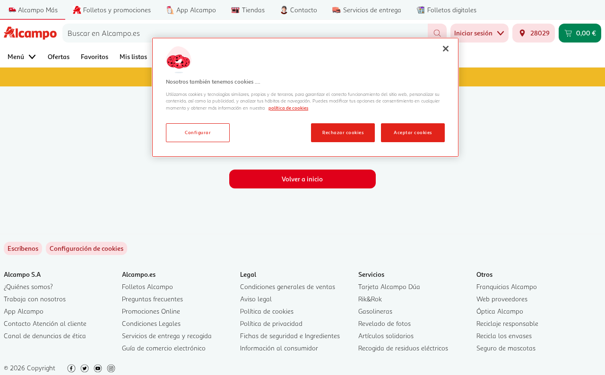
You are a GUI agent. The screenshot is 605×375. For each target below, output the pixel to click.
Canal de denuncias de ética (45, 336)
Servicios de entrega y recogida (167, 336)
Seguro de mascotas (506, 348)
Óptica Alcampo (499, 311)
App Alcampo (23, 311)
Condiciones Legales (151, 323)
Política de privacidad (271, 323)
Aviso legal (256, 299)
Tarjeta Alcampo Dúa (389, 286)
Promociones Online (151, 311)
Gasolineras (375, 311)
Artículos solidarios (386, 336)
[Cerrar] (445, 48)
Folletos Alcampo (147, 286)
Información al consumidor (279, 348)
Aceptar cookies (413, 132)
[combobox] (245, 33)
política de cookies (288, 108)
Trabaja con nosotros (35, 299)
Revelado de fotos (384, 323)
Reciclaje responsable (507, 323)
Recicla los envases (504, 336)
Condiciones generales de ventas (287, 286)
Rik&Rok (370, 299)
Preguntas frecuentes (152, 299)
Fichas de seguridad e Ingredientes (290, 336)
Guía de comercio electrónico (164, 348)
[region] (305, 97)
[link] (86, 248)
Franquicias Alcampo (506, 286)
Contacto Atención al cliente (45, 323)
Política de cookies (267, 311)
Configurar (198, 132)
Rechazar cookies (342, 132)
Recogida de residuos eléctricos (403, 348)
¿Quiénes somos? (28, 286)
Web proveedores (501, 299)
